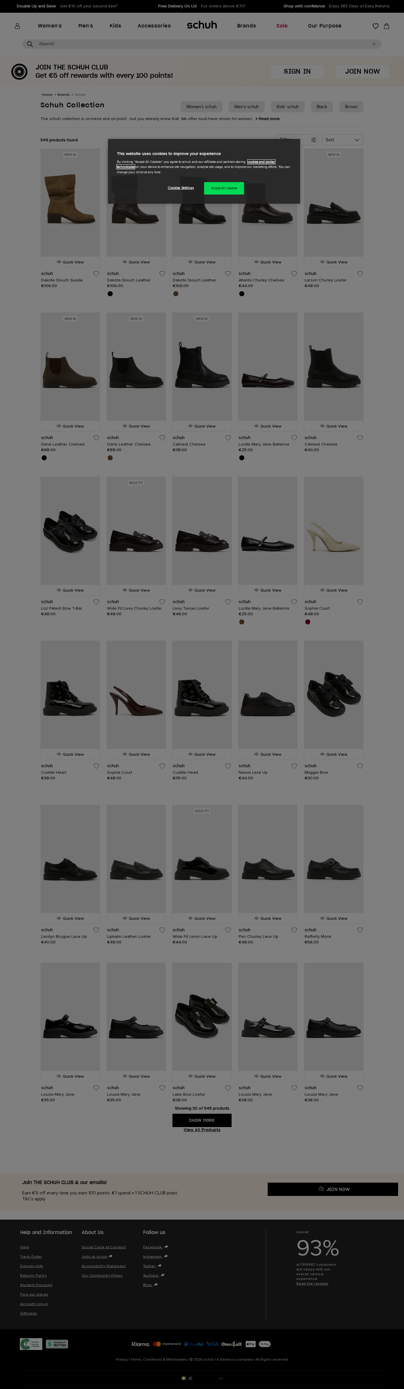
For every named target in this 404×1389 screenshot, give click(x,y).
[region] (204, 171)
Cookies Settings (181, 188)
